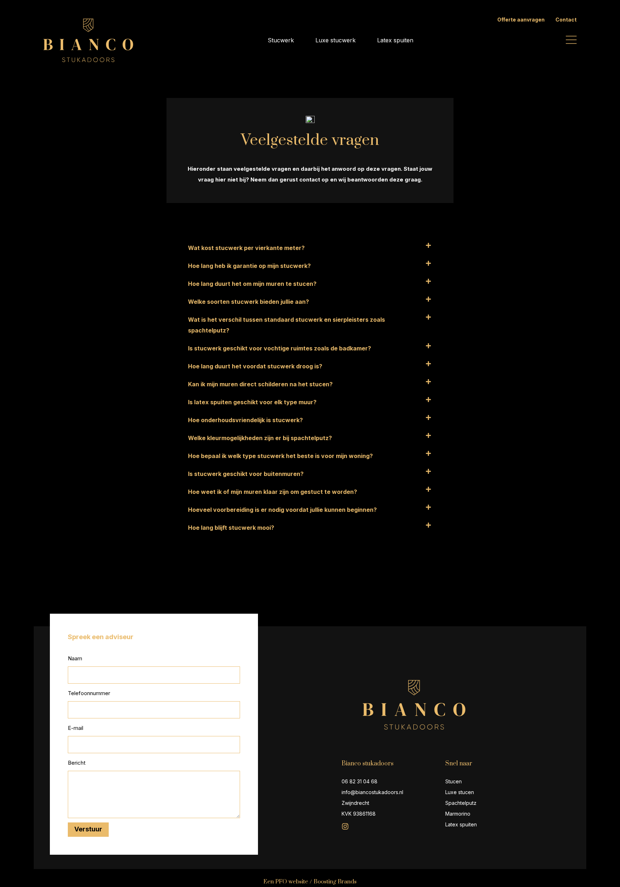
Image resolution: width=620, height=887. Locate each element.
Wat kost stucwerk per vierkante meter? (246, 247)
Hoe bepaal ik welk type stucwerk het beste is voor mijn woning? (280, 455)
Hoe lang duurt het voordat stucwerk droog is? (255, 366)
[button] (310, 248)
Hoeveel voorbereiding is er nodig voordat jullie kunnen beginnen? (282, 509)
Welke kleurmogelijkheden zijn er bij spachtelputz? (260, 438)
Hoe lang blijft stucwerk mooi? (231, 527)
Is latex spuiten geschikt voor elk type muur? (252, 402)
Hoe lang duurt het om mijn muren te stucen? (252, 283)
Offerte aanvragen (521, 19)
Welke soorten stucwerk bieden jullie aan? (248, 301)
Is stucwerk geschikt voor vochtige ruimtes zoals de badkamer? (279, 348)
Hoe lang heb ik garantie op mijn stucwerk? (249, 265)
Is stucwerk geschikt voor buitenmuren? (246, 473)
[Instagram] (345, 826)
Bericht (76, 762)
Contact (566, 19)
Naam (75, 658)
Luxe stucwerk (335, 40)
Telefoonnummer (89, 693)
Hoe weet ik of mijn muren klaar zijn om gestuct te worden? (272, 491)
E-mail (75, 728)
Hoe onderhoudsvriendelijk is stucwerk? (245, 420)
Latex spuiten (395, 40)
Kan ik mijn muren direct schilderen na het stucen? (260, 384)
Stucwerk (281, 40)
